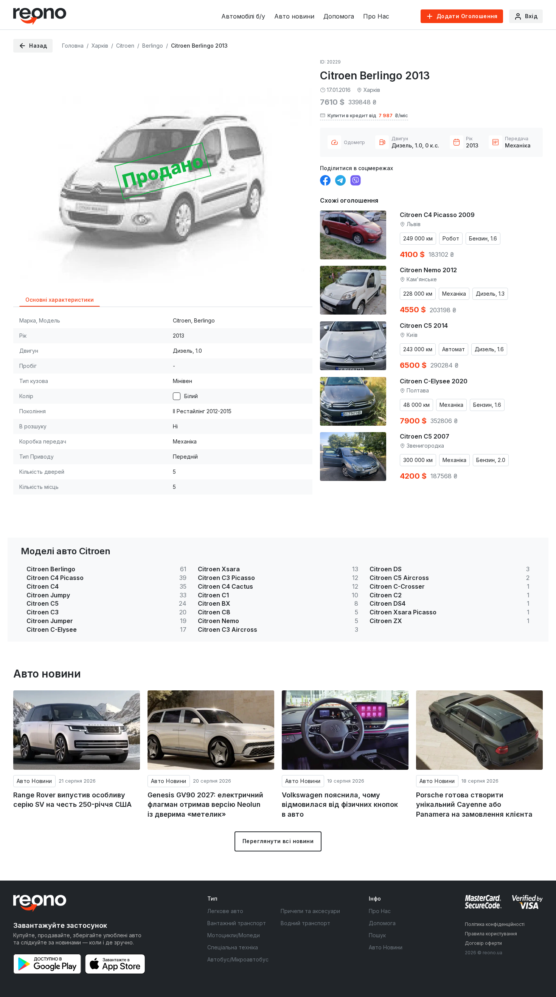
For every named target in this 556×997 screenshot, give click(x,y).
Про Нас (376, 16)
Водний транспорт (305, 923)
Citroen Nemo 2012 (428, 270)
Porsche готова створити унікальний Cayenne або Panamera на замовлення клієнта (474, 804)
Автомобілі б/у (243, 16)
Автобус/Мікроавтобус (238, 959)
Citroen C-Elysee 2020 (433, 381)
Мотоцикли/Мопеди (233, 935)
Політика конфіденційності (495, 924)
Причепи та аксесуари (310, 911)
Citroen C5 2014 (424, 325)
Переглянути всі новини (278, 841)
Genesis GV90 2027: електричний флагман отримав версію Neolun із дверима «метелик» (205, 804)
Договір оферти (483, 943)
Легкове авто (225, 911)
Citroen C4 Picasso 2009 (437, 215)
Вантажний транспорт (236, 923)
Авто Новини (34, 781)
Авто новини (294, 16)
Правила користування (491, 934)
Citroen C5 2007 (424, 436)
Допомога (338, 16)
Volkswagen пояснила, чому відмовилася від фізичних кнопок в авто (340, 804)
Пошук (377, 935)
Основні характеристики (59, 299)
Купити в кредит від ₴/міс (368, 115)
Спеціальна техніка (232, 947)
